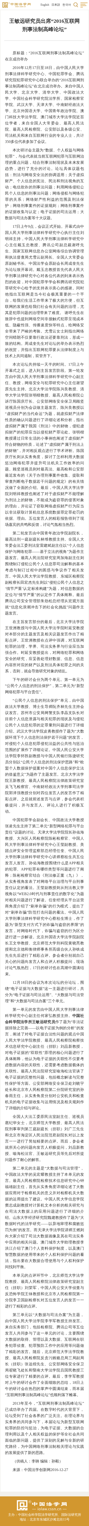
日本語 (56, 4)
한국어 (66, 4)
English (45, 4)
